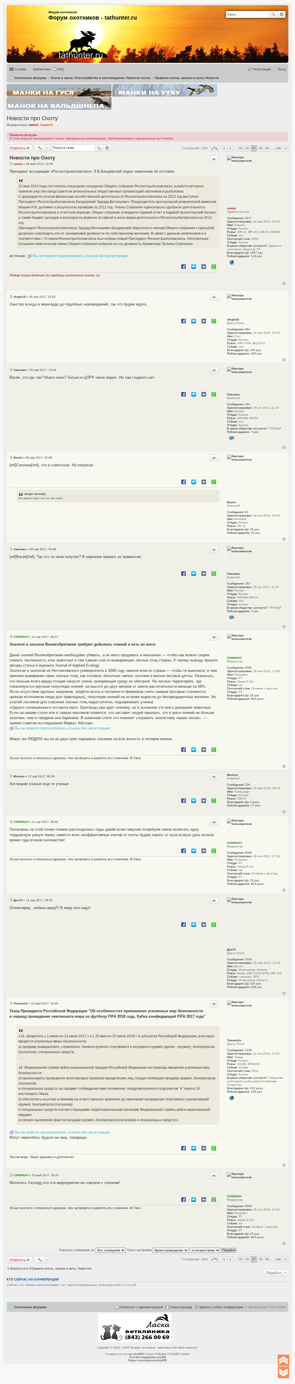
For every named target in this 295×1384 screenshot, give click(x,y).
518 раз (256, 256)
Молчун (232, 774)
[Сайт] (231, 262)
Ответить (17, 147)
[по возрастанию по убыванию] (205, 1250)
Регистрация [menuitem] (262, 69)
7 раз (254, 431)
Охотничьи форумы (30, 1307)
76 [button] (247, 148)
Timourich (234, 1040)
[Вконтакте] (231, 438)
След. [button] (285, 149)
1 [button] (230, 148)
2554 (248, 959)
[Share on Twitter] (193, 266)
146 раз (255, 350)
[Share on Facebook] (183, 266)
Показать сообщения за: (77, 1250)
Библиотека (41, 69)
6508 (248, 667)
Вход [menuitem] (281, 69)
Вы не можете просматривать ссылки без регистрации (80, 256)
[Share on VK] (203, 266)
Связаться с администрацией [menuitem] (141, 1307)
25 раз (254, 695)
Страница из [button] (214, 149)
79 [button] (267, 148)
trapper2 (46, 125)
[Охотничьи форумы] (72, 31)
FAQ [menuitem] (60, 69)
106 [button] (278, 148)
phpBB (138, 1353)
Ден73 (231, 949)
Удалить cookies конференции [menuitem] (221, 1307)
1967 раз (256, 252)
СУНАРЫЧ (234, 657)
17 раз (255, 805)
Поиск (273, 14)
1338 (248, 1050)
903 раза (257, 698)
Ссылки (20, 69)
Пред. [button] (224, 149)
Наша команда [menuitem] (181, 1307)
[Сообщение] (11, 163)
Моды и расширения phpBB (147, 1360)
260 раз (256, 353)
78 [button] (260, 148)
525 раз (255, 983)
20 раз (255, 532)
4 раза (254, 802)
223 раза (256, 1088)
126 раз (256, 1091)
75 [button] (240, 148)
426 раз (256, 987)
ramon (34, 125)
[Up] (283, 1360)
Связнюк (233, 394)
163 (247, 404)
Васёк (231, 502)
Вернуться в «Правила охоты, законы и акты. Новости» (51, 1268)
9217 (248, 218)
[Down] (283, 1372)
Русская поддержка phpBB (147, 1357)
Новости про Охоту (32, 118)
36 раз (254, 529)
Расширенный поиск (281, 14)
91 (246, 512)
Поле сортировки (140, 1250)
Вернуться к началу (283, 283)
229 (247, 784)
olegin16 (233, 319)
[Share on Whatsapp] (213, 266)
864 (247, 329)
